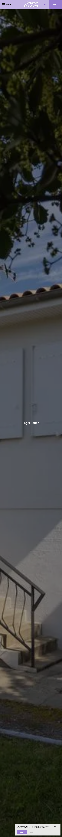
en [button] (45, 4)
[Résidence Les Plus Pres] (31, 4)
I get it (22, 832)
